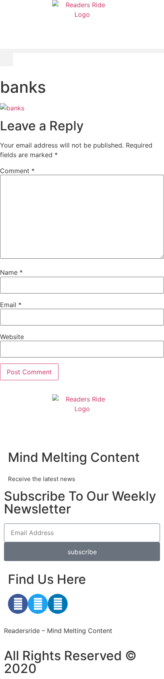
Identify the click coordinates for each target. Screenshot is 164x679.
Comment (17, 171)
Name (11, 272)
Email (10, 305)
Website (12, 337)
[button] (82, 51)
